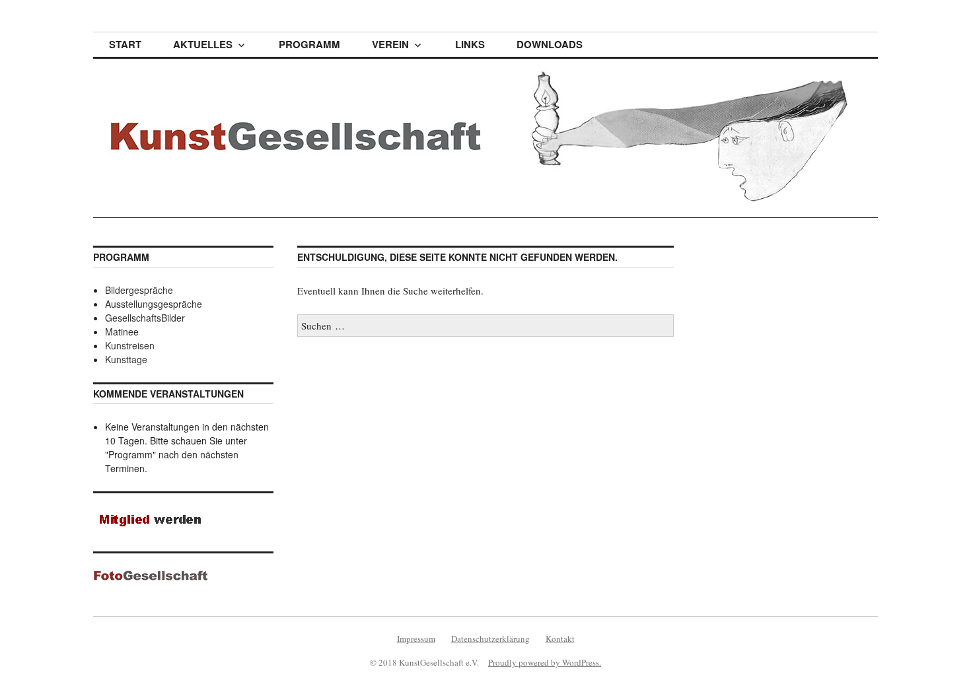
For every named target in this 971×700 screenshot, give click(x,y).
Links (470, 44)
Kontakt (560, 639)
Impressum (416, 639)
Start (125, 44)
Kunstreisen (130, 345)
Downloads (550, 44)
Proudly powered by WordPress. (544, 662)
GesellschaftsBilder (145, 317)
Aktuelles (203, 44)
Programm (309, 44)
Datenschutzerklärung (490, 639)
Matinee (122, 331)
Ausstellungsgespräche (153, 303)
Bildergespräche (139, 290)
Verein (390, 44)
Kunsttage (126, 359)
